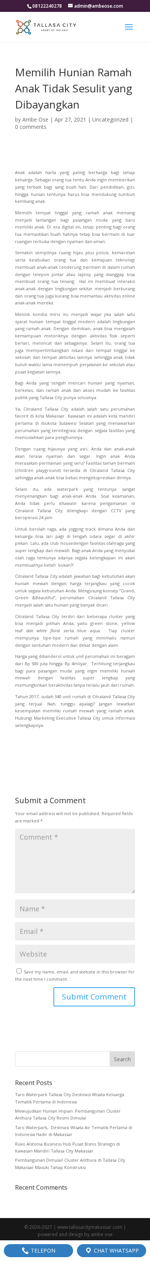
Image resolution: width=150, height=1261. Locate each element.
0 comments (31, 126)
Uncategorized (110, 119)
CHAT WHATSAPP (115, 1250)
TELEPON (42, 1250)
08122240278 (47, 6)
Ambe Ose (35, 119)
